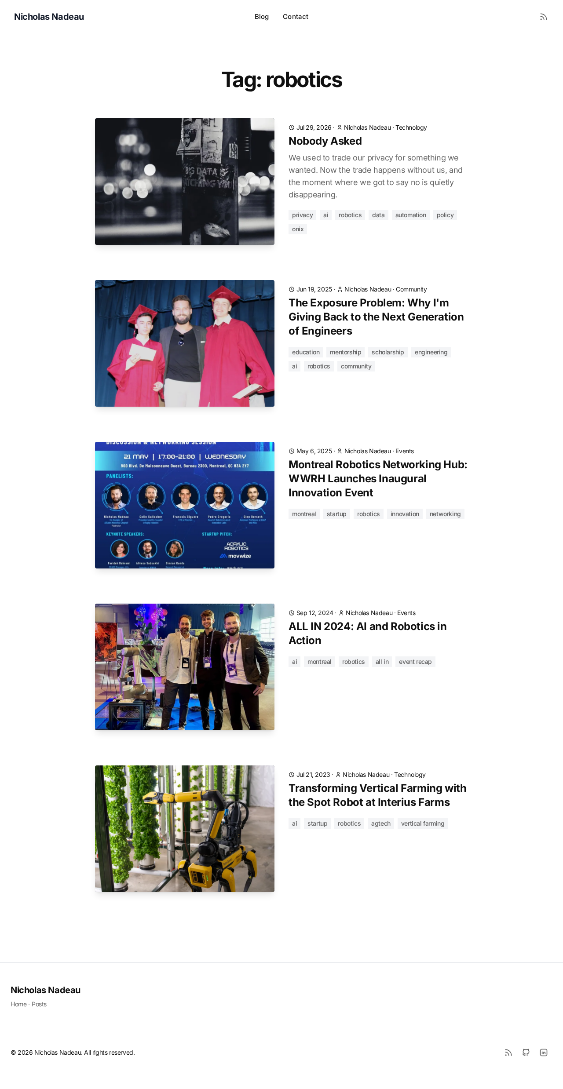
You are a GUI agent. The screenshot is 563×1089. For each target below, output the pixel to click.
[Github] (526, 1052)
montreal (304, 513)
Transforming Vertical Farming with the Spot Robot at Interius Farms (377, 795)
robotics (350, 215)
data (378, 215)
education (305, 352)
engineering (431, 352)
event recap (415, 661)
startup (337, 513)
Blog (262, 16)
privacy (302, 215)
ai (325, 215)
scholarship (388, 352)
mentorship (345, 352)
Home (18, 1004)
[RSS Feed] (543, 16)
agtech (381, 823)
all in (382, 661)
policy (445, 215)
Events (404, 451)
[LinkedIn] (543, 1052)
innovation (405, 513)
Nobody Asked (325, 141)
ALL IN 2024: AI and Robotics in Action (368, 633)
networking (445, 513)
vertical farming (423, 823)
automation (410, 215)
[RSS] (508, 1052)
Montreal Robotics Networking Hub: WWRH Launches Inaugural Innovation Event (378, 478)
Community (411, 289)
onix (297, 229)
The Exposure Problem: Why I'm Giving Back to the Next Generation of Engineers (376, 316)
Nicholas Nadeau (45, 990)
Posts (39, 1004)
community (356, 366)
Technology (411, 127)
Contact (295, 16)
